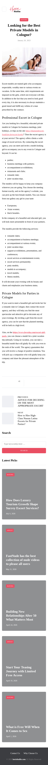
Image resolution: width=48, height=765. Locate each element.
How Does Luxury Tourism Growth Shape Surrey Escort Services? (22, 504)
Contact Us (15, 753)
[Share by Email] (31, 384)
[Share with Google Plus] (35, 381)
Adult (10, 530)
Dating (24, 19)
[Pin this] (41, 381)
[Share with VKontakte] (28, 384)
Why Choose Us (31, 753)
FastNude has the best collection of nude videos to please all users (22, 560)
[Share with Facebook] (28, 381)
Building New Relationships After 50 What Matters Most (21, 615)
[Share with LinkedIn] (38, 381)
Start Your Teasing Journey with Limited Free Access (21, 671)
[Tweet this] (31, 381)
